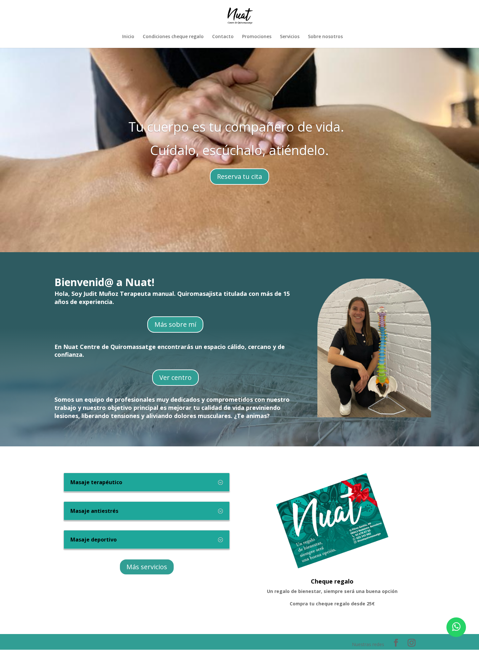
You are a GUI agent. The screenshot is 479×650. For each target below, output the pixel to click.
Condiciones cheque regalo (173, 36)
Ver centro (175, 377)
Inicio (128, 36)
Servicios (289, 36)
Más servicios (146, 566)
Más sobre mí (175, 324)
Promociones (256, 36)
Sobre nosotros (325, 36)
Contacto (223, 36)
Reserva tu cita (239, 176)
